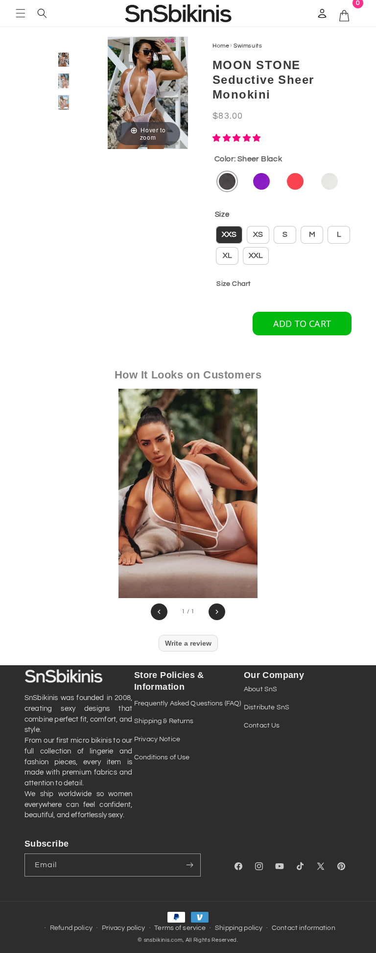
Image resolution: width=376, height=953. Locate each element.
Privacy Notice (157, 739)
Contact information (303, 928)
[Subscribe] (189, 865)
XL (227, 255)
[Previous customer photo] (159, 611)
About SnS (260, 689)
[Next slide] (178, 88)
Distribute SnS (266, 707)
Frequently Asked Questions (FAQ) (187, 703)
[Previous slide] (117, 88)
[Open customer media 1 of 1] (188, 493)
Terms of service (180, 928)
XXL (256, 255)
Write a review (188, 643)
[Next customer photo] (217, 611)
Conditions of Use (161, 757)
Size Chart (233, 283)
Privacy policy (123, 928)
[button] (20, 13)
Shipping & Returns (164, 721)
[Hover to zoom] (148, 92)
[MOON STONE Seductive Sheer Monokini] (63, 59)
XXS (229, 234)
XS (258, 234)
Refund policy (71, 928)
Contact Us (262, 725)
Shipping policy (238, 928)
